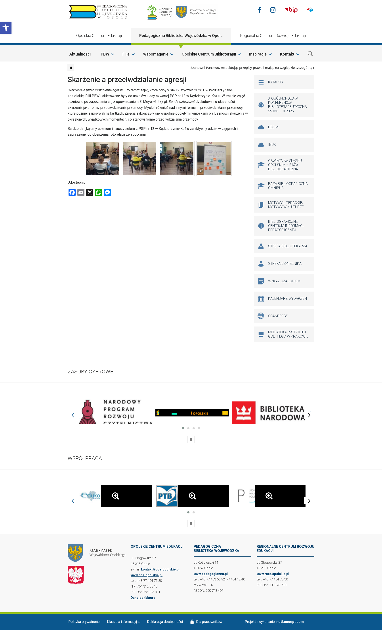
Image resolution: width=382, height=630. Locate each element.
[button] (5, 28)
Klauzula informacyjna (123, 622)
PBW (105, 54)
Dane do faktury (143, 598)
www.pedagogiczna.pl (211, 574)
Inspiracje (258, 54)
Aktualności (80, 54)
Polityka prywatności (84, 622)
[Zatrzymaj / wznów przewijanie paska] (70, 67)
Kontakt (287, 54)
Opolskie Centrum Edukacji (99, 35)
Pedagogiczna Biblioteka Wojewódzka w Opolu (181, 35)
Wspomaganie (155, 54)
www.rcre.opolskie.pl (273, 574)
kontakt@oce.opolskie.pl (160, 569)
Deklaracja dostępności (165, 622)
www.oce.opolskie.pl (146, 575)
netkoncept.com (290, 622)
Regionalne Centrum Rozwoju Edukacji (273, 35)
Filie (126, 54)
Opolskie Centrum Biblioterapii (209, 54)
